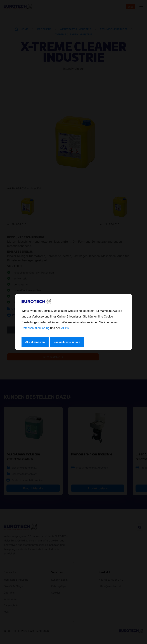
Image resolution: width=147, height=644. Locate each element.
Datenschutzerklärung (35, 328)
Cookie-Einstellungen (67, 341)
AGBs (65, 328)
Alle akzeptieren (35, 341)
